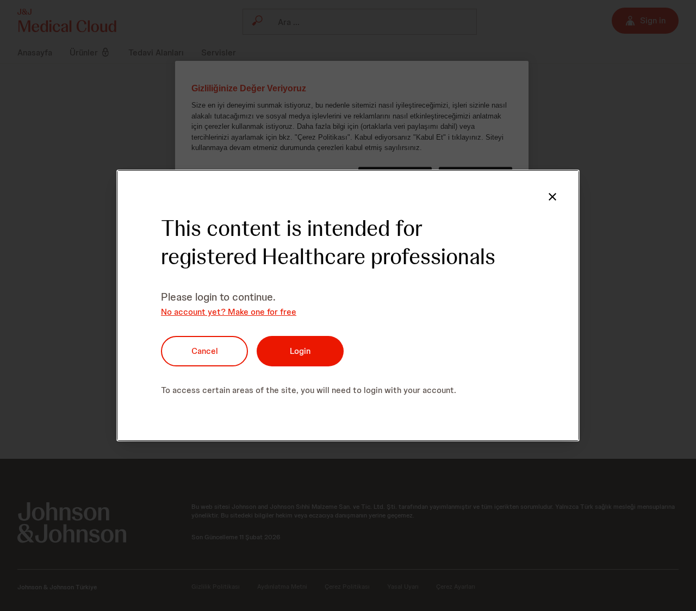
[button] (552, 197)
